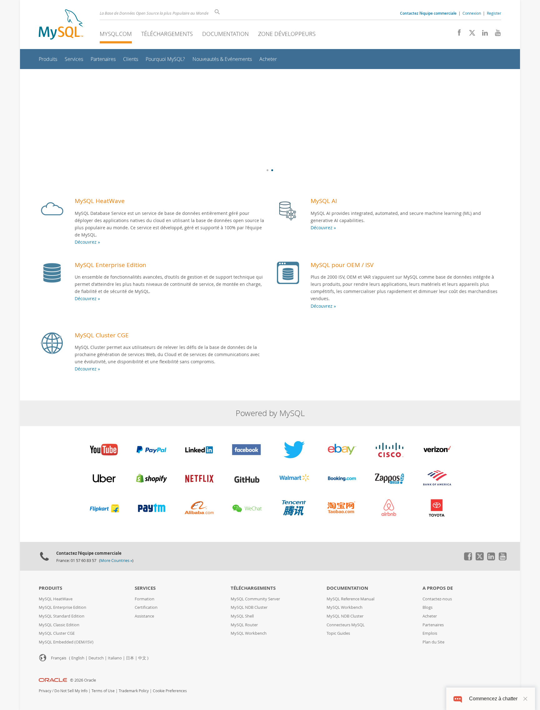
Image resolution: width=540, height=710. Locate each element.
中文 (142, 658)
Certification (146, 607)
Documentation (225, 33)
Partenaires (433, 625)
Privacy (45, 690)
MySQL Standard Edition (61, 616)
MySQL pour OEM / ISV (342, 265)
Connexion (471, 13)
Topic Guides (338, 633)
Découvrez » (87, 242)
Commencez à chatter (493, 698)
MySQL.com (116, 33)
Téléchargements (167, 33)
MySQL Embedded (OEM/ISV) (66, 642)
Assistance (144, 616)
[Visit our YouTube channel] (495, 34)
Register (494, 13)
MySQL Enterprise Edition (110, 265)
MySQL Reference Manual (350, 599)
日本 (130, 658)
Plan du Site (433, 642)
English (77, 658)
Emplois (429, 633)
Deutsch (96, 658)
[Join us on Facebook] (457, 34)
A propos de (437, 588)
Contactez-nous (437, 599)
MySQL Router (244, 625)
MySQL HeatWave (100, 201)
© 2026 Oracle (83, 680)
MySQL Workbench (249, 633)
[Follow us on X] (470, 34)
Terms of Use (103, 690)
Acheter (429, 616)
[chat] (457, 698)
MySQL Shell (242, 616)
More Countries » (116, 560)
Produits (50, 588)
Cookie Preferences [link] (170, 690)
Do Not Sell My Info (71, 690)
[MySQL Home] (61, 25)
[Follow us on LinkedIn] (482, 34)
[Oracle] (53, 680)
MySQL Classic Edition (59, 625)
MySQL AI (324, 201)
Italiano (115, 658)
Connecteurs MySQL (346, 625)
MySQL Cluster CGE (102, 335)
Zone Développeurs (287, 33)
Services (145, 588)
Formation (144, 599)
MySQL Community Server (255, 599)
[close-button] (525, 698)
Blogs (427, 607)
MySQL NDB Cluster (249, 607)
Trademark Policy (134, 690)
